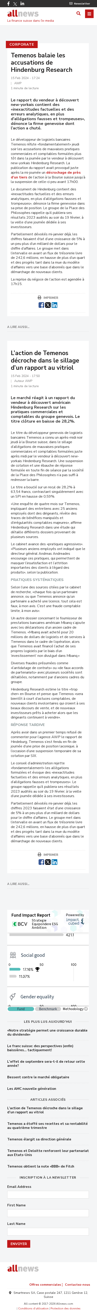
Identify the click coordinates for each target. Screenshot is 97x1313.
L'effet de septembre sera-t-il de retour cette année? (46, 1064)
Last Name (16, 1224)
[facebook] (41, 304)
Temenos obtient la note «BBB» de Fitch (40, 1166)
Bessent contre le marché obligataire (38, 1077)
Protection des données (66, 1308)
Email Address (19, 1187)
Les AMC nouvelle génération (31, 1089)
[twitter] (48, 304)
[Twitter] (15, 4)
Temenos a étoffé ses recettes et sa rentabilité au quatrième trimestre (47, 1126)
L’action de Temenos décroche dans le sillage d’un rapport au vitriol (45, 1110)
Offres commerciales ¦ (46, 1285)
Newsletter (82, 3)
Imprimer (51, 298)
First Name (16, 1205)
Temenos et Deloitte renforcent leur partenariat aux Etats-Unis (48, 1153)
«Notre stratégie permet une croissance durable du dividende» (47, 1032)
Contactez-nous (77, 1285)
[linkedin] (54, 304)
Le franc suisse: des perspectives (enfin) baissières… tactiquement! (40, 1048)
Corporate (21, 44)
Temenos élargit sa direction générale (39, 1139)
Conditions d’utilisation (33, 1308)
